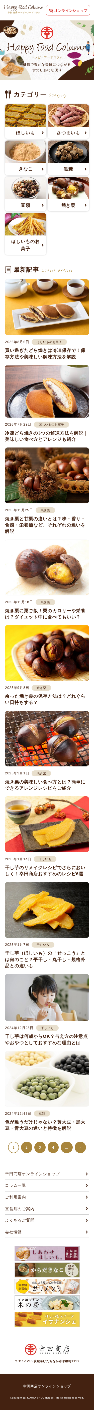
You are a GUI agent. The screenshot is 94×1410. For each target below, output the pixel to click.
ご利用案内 (15, 1197)
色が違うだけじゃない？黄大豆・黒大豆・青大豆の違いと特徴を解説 (45, 1125)
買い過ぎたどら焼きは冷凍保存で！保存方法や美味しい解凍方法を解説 (45, 353)
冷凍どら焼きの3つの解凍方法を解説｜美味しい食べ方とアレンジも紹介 (46, 436)
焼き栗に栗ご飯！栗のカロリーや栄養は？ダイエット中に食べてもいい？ (45, 613)
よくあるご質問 (20, 1220)
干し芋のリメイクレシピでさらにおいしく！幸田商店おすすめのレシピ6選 (45, 870)
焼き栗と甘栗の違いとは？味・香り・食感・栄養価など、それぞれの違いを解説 (45, 525)
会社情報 (13, 1232)
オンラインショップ (70, 10)
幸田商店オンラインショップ (32, 1174)
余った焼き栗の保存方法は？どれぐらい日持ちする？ (45, 699)
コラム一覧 (15, 1185)
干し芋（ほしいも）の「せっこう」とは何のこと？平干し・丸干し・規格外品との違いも (45, 959)
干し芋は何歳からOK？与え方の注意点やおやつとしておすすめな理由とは (46, 1039)
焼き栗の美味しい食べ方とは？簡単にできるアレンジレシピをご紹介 (45, 785)
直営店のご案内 (20, 1209)
